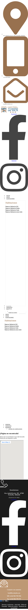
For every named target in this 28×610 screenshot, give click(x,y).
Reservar (8, 427)
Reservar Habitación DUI (12, 206)
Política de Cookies (13, 606)
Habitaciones (9, 317)
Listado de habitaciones (15, 429)
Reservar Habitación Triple (12, 210)
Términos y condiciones (7, 604)
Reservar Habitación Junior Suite (14, 212)
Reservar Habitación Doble (13, 208)
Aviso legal (17, 604)
